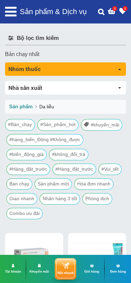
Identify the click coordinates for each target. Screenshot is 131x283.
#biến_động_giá (26, 154)
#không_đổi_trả (68, 154)
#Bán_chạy (20, 124)
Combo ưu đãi (24, 213)
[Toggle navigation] (10, 11)
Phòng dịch (97, 198)
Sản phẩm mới (53, 183)
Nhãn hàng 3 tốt (60, 198)
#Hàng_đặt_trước (28, 169)
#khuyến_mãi (105, 124)
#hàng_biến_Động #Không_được (44, 139)
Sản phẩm (21, 106)
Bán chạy (19, 183)
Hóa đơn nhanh (94, 183)
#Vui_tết (110, 169)
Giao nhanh (21, 198)
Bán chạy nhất (22, 54)
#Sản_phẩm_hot (58, 124)
